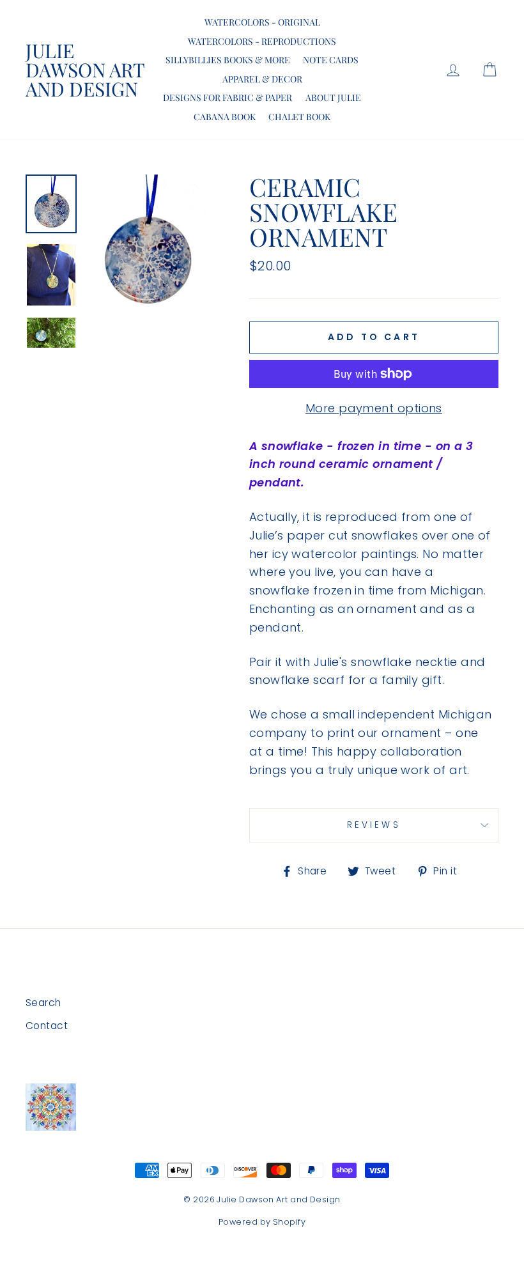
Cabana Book (225, 117)
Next (51, 351)
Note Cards (330, 60)
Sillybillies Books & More (228, 60)
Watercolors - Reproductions (262, 41)
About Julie (333, 97)
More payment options (373, 408)
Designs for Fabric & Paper (227, 97)
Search (43, 1002)
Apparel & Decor (262, 79)
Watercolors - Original (262, 22)
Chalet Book (299, 117)
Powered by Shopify (262, 1221)
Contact (47, 1025)
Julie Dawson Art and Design (85, 70)
